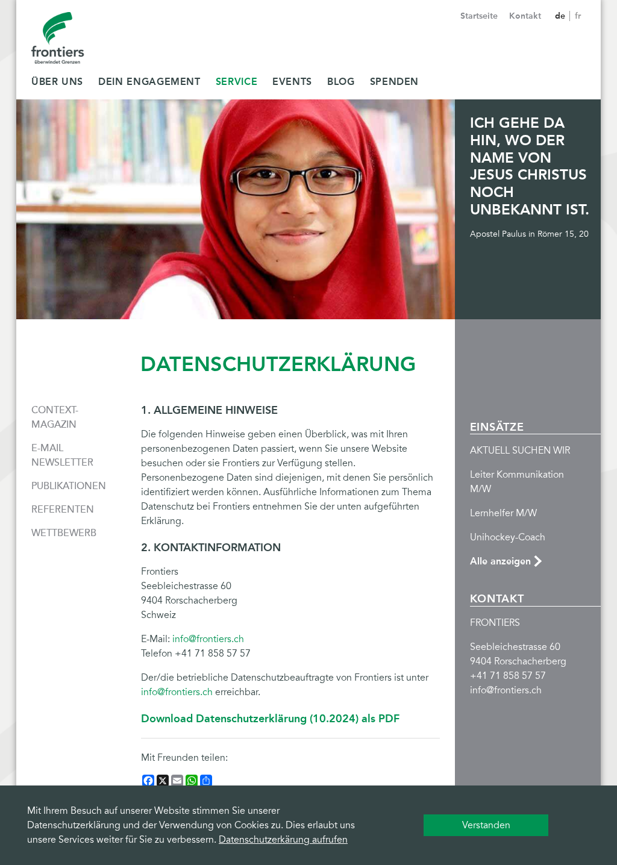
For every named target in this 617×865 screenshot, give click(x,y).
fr (578, 16)
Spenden (394, 81)
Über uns (57, 81)
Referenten (62, 510)
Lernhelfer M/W (503, 513)
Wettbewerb (63, 533)
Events (292, 81)
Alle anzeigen (500, 561)
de (561, 16)
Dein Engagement (149, 81)
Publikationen (68, 486)
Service (236, 81)
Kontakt (525, 16)
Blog (341, 81)
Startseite (479, 16)
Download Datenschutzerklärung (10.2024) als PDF (270, 718)
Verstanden (486, 825)
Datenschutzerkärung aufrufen (283, 840)
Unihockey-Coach (507, 537)
